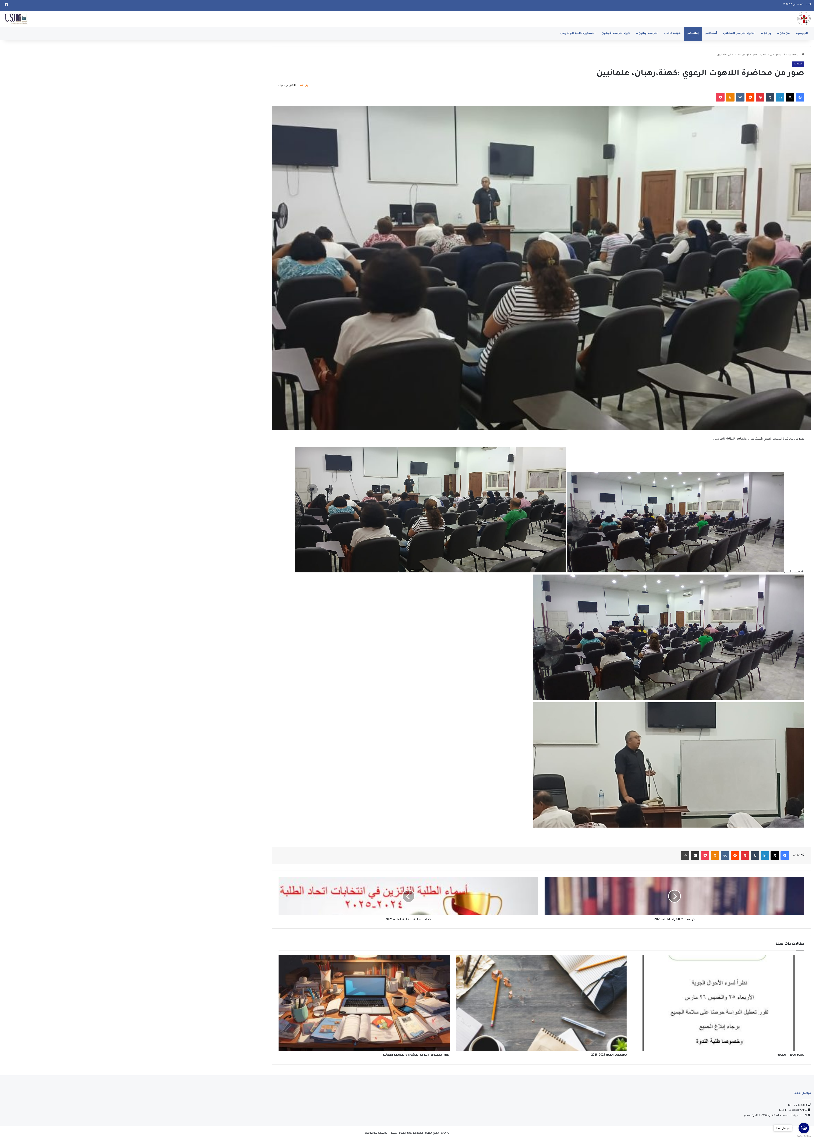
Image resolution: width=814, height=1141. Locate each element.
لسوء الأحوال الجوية (790, 1055)
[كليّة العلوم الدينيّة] (804, 18)
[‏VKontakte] (740, 97)
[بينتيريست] (760, 97)
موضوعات (674, 33)
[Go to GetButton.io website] (804, 1136)
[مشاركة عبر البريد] (695, 855)
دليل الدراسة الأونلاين (616, 33)
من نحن (784, 33)
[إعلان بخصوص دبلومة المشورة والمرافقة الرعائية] (364, 1003)
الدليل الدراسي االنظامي (739, 33)
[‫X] (790, 97)
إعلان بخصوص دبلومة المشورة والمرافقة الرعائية (416, 1055)
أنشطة (712, 33)
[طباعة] (685, 855)
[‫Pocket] (720, 97)
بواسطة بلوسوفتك (376, 1133)
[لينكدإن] (780, 97)
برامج (767, 33)
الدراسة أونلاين (648, 33)
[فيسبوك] (800, 97)
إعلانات (694, 33)
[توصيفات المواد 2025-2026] (541, 1003)
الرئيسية (802, 33)
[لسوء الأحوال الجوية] (718, 1003)
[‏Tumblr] (770, 97)
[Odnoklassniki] (730, 97)
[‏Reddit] (750, 97)
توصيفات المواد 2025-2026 (609, 1055)
